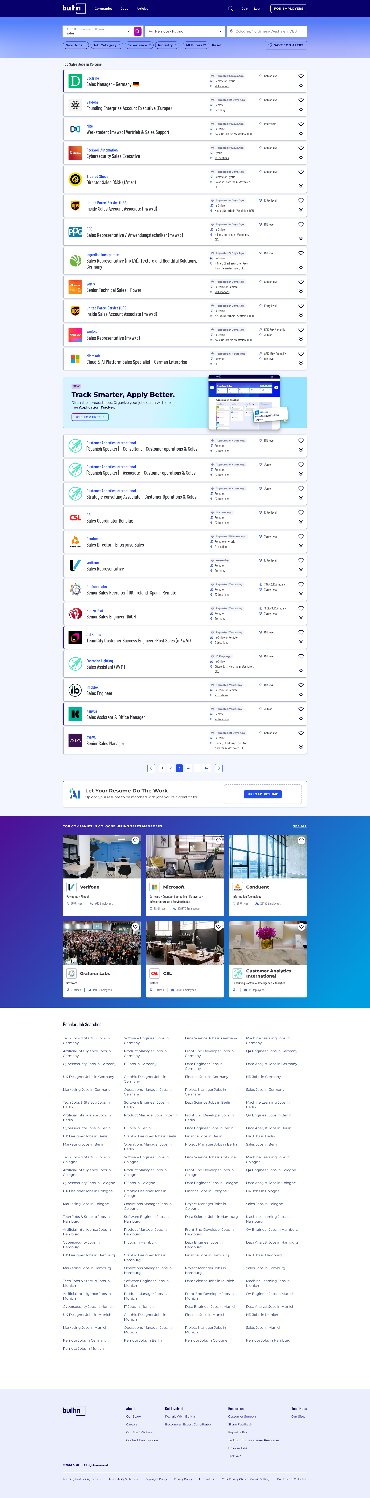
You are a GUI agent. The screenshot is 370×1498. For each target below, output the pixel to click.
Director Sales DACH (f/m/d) (111, 182)
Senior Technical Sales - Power (114, 290)
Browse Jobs (237, 1448)
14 (206, 768)
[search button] (230, 8)
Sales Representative (105, 568)
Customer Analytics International (268, 973)
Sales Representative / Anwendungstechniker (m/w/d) (135, 235)
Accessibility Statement (124, 1479)
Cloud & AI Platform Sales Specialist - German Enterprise (137, 362)
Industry (166, 45)
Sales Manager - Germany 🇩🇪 (113, 84)
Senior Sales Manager (105, 743)
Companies (103, 8)
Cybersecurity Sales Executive (113, 156)
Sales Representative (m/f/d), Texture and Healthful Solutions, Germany (142, 263)
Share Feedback (240, 1424)
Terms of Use (207, 1479)
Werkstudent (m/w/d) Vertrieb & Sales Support (128, 132)
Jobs (124, 8)
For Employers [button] (288, 8)
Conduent (257, 887)
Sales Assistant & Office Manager (116, 717)
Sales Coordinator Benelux (110, 520)
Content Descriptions (142, 1440)
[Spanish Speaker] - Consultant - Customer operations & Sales (142, 449)
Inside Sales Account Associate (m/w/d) (122, 208)
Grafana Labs (95, 973)
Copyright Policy (156, 1479)
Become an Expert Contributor (188, 1424)
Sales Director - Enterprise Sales (115, 544)
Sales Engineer (99, 693)
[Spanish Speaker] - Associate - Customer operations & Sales (141, 473)
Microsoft (174, 887)
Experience (138, 45)
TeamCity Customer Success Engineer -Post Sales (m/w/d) (139, 640)
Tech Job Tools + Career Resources (253, 1440)
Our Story (133, 1416)
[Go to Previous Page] (151, 768)
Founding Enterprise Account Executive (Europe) (129, 108)
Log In (259, 8)
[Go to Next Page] (219, 768)
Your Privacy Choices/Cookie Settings (246, 1479)
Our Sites (298, 1416)
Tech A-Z (234, 1456)
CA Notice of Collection (292, 1479)
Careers (131, 1424)
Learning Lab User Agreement (82, 1479)
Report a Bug (238, 1432)
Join (245, 8)
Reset (217, 45)
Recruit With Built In (180, 1416)
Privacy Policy (183, 1479)
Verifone (89, 887)
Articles (142, 8)
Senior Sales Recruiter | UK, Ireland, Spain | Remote (131, 592)
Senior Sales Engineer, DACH (111, 616)
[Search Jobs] (138, 31)
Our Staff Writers (139, 1432)
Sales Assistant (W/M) (106, 667)
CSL (167, 973)
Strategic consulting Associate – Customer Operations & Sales (141, 496)
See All (300, 826)
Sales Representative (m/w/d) (113, 338)
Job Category (105, 45)
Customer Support (242, 1416)
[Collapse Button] (301, 85)
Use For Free (89, 417)
